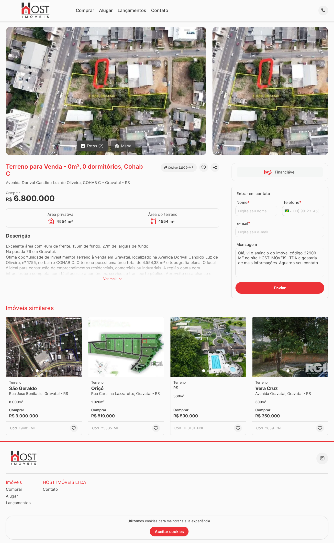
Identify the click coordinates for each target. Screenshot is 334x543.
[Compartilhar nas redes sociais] (215, 167)
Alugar (106, 10)
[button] (44, 347)
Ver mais (110, 279)
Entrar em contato (253, 193)
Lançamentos (132, 10)
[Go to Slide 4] (50, 370)
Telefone (292, 202)
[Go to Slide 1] (37, 370)
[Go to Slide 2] (41, 370)
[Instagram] (322, 458)
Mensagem (246, 244)
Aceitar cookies (169, 531)
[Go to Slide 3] (46, 370)
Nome (242, 202)
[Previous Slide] (11, 347)
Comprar (85, 10)
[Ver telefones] (323, 10)
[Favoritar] (203, 167)
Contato (159, 10)
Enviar (280, 287)
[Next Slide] (76, 347)
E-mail (243, 223)
